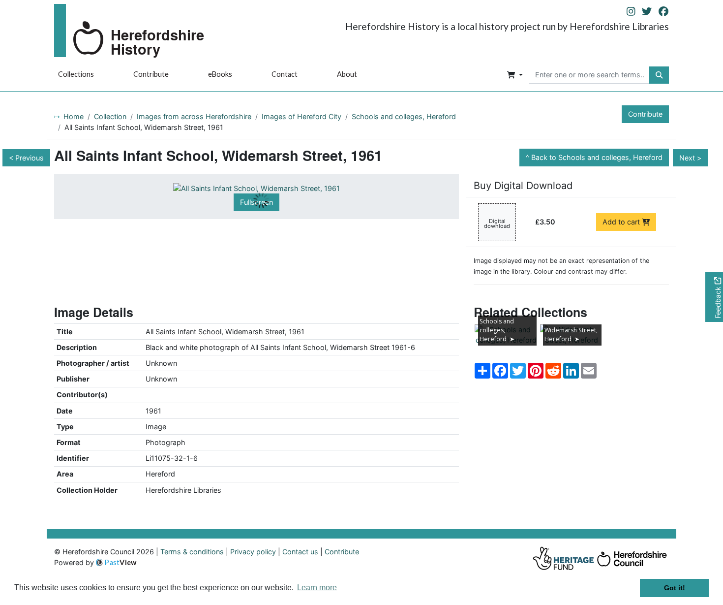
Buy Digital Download (523, 185)
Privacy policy (253, 551)
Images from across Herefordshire (194, 116)
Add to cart (622, 222)
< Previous (26, 158)
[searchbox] (589, 75)
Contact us (300, 551)
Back (597, 157)
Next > (690, 158)
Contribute (151, 74)
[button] (515, 75)
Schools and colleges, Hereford (404, 116)
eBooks (220, 74)
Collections (76, 74)
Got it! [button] (674, 588)
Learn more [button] (317, 587)
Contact (284, 74)
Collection (110, 116)
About (347, 74)
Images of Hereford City (301, 116)
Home (73, 116)
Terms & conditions (192, 551)
